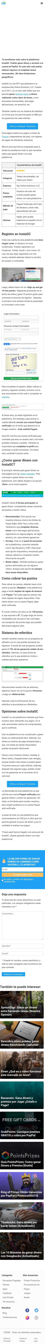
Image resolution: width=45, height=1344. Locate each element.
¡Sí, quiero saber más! (22, 875)
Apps (5, 1289)
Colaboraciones (10, 1317)
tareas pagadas (27, 474)
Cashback (7, 1293)
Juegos (27, 1293)
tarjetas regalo (22, 94)
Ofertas (6, 1284)
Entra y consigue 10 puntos (22, 126)
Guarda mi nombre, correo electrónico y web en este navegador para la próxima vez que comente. (21, 963)
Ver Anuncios (9, 1301)
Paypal (5, 136)
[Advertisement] (22, 30)
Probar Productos (32, 1280)
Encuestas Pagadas (12, 1280)
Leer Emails (8, 1297)
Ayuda (26, 1297)
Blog (5, 1313)
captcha (5, 397)
